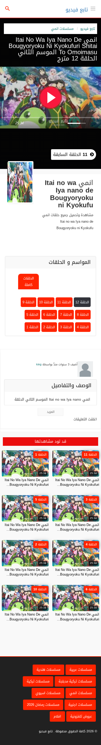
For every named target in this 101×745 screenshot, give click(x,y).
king (38, 364)
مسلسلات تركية (38, 681)
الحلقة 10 (46, 302)
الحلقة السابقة (70, 154)
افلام (57, 716)
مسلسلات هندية (48, 669)
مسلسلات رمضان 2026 (43, 704)
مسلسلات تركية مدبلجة (75, 681)
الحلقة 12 (82, 302)
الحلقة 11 (64, 302)
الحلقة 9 (28, 302)
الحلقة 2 (49, 327)
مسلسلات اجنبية (80, 704)
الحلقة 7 (66, 314)
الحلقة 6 (49, 314)
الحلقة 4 (83, 327)
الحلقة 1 (32, 327)
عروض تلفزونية (81, 716)
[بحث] (7, 9)
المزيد (50, 412)
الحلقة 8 (83, 314)
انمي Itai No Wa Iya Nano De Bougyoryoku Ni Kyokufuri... (77, 482)
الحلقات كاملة (28, 281)
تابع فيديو (77, 10)
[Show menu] (93, 8)
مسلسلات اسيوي (47, 693)
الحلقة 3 (66, 327)
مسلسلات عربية (80, 669)
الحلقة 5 (32, 314)
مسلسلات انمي (62, 28)
